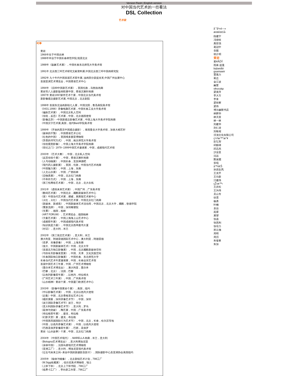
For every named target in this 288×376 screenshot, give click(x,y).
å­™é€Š (218, 166)
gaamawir (219, 71)
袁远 (216, 208)
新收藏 (180, 19)
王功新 (217, 176)
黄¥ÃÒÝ (218, 61)
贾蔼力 (217, 74)
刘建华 (217, 124)
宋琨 (216, 163)
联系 (211, 19)
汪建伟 (217, 180)
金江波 (217, 81)
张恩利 (217, 222)
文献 (76, 19)
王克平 (217, 173)
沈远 (216, 155)
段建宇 (217, 36)
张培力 (217, 226)
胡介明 (217, 54)
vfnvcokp (219, 88)
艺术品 (148, 19)
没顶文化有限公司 (224, 134)
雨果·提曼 (219, 65)
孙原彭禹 (219, 169)
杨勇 (216, 201)
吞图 (216, 50)
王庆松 (217, 186)
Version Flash (134, 3)
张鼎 (216, 219)
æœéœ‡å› (220, 32)
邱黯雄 (217, 145)
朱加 (216, 244)
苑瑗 (216, 211)
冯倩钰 (217, 39)
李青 (216, 99)
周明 (216, 233)
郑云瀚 (217, 229)
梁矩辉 (217, 102)
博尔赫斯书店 (221, 109)
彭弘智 (217, 141)
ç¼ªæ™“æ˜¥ (221, 138)
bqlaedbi (219, 68)
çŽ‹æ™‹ (218, 183)
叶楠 (216, 204)
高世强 (217, 43)
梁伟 (216, 106)
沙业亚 (217, 152)
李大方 (217, 95)
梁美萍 (217, 91)
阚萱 (216, 85)
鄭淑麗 (217, 159)
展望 (216, 215)
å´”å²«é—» (220, 28)
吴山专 (217, 194)
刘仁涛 (217, 127)
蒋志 (216, 78)
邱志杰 (217, 148)
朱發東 (217, 240)
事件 (101, 19)
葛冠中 (217, 47)
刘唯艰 (217, 131)
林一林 (217, 120)
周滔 (216, 237)
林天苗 (217, 117)
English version (153, 3)
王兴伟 (217, 190)
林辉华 (217, 113)
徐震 (216, 197)
